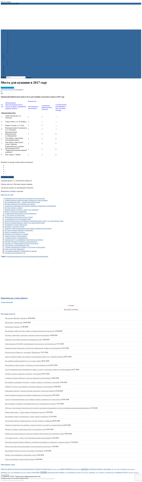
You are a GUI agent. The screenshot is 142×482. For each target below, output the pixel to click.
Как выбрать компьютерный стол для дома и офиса (23, 361)
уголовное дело (110, 472)
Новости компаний (16, 51)
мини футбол (23, 472)
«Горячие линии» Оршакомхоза (16, 238)
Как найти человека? (16, 53)
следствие (77, 472)
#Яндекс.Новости (7, 469)
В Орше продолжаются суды (15, 253)
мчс (38, 472)
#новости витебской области (25, 469)
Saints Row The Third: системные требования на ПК (23, 339)
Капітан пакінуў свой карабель (16, 236)
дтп (118, 469)
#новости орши (41, 469)
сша (84, 472)
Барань (49, 469)
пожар (61, 472)
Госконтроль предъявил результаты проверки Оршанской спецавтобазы (30, 206)
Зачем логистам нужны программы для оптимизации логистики (28, 446)
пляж (31, 256)
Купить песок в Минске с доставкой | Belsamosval (22, 352)
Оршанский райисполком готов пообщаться (20, 213)
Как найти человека (71, 309)
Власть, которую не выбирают (16, 211)
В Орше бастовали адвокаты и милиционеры (21, 241)
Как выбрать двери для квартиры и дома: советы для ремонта (27, 416)
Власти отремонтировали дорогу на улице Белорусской (24, 223)
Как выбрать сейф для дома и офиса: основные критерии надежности (29, 331)
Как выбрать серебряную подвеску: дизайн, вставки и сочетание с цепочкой (32, 382)
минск (29, 472)
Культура (12, 34)
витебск (84, 469)
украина (118, 472)
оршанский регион (22, 256)
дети (115, 469)
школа (2, 474)
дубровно (123, 469)
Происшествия (14, 42)
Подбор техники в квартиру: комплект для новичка (23, 374)
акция (58, 469)
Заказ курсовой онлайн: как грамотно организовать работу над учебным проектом (34, 357)
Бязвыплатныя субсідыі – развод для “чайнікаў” (22, 210)
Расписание (9, 58)
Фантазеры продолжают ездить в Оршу (19, 217)
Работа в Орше (10, 66)
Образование (13, 36)
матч (12, 472)
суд (82, 472)
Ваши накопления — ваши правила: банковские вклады (25, 412)
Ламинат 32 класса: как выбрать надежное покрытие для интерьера (29, 387)
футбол (125, 472)
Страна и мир (14, 45)
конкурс (132, 469)
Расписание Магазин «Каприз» (16, 318)
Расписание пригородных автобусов (22, 62)
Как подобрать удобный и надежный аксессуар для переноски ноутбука (30, 404)
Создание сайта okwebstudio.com (12, 480)
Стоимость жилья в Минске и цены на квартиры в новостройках (28, 378)
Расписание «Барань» (12, 327)
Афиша (7, 55)
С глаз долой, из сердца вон (15, 215)
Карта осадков (10, 72)
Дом (10, 38)
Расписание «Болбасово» (14, 322)
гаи (112, 469)
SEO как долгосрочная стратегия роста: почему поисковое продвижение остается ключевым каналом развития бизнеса (47, 408)
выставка (107, 469)
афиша (62, 469)
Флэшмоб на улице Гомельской (16, 225)
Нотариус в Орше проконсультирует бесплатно (21, 243)
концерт (4, 472)
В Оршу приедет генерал (14, 208)
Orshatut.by (19, 89)
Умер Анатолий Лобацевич (14, 249)
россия (72, 472)
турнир (97, 472)
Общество (12, 40)
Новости (8, 30)
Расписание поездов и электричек (21, 64)
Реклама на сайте (11, 73)
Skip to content (6, 2)
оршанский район (53, 472)
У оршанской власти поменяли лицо (18, 219)
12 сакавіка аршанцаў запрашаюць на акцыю (21, 251)
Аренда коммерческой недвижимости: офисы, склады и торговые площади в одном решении (38, 369)
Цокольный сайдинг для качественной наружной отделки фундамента (30, 391)
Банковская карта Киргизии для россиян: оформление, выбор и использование (33, 348)
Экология (12, 47)
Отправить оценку (7, 177)
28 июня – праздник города (14, 226)
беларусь (69, 469)
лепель (8, 472)
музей (33, 472)
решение (45, 256)
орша (14, 256)
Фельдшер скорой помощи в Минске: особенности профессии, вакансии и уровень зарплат (37, 442)
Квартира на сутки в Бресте (14, 298)
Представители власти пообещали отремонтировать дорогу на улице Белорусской (34, 221)
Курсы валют (9, 68)
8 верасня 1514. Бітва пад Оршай (16, 234)
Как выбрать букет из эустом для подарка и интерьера (24, 451)
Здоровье (12, 32)
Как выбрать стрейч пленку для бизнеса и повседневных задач (27, 365)
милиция (17, 472)
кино (128, 469)
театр (87, 472)
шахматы (136, 472)
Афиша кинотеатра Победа (14, 57)
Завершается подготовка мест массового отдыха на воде (25, 198)
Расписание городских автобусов (21, 60)
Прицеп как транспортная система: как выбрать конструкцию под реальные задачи (34, 434)
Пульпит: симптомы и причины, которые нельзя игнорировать (27, 335)
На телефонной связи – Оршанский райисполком (22, 202)
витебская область (96, 469)
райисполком (37, 256)
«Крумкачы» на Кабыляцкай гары (17, 245)
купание (9, 256)
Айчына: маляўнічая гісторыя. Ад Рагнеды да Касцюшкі (25, 247)
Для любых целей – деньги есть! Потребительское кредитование (28, 438)
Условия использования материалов (41, 478)
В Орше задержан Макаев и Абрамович (19, 230)
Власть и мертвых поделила (15, 232)
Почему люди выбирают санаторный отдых (20, 455)
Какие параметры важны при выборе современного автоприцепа (28, 395)
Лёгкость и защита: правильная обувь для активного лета (25, 429)
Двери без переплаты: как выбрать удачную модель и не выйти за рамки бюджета (34, 425)
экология (6, 474)
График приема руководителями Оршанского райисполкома (26, 200)
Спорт (11, 43)
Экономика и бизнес (16, 49)
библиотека (77, 469)
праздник (66, 472)
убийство (102, 472)
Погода (7, 70)
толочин (92, 472)
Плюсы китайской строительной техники (20, 459)
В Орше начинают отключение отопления (20, 204)
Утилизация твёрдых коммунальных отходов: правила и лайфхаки (28, 421)
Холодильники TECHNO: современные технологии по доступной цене (30, 344)
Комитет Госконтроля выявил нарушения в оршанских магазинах (28, 228)
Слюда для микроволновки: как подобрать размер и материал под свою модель (33, 399)
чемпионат (131, 472)
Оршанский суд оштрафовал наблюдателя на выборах (24, 240)
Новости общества (7, 88)
